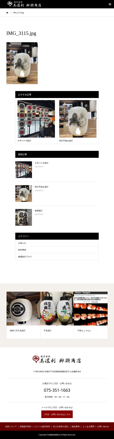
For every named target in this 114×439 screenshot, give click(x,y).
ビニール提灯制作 (42, 426)
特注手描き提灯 (41, 186)
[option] (23, 315)
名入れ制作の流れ (61, 426)
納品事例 (76, 426)
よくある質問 (88, 426)
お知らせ (22, 243)
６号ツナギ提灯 (41, 163)
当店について (11, 426)
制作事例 (22, 249)
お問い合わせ (103, 426)
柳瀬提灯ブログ (25, 256)
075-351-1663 (57, 390)
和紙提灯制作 (25, 426)
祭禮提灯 (39, 210)
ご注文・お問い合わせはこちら (57, 414)
